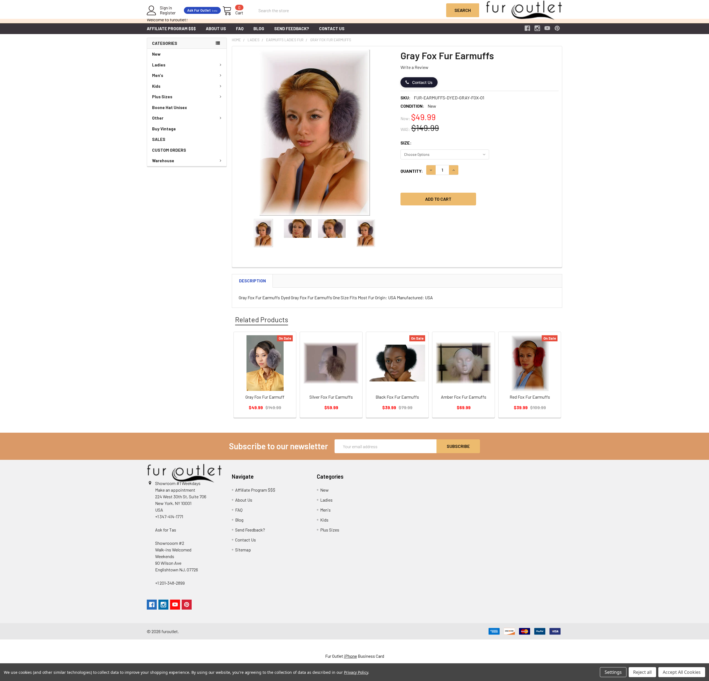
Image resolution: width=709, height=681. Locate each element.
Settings (613, 672)
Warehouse (163, 160)
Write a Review (414, 67)
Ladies (158, 64)
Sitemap (243, 549)
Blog (258, 28)
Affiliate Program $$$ (171, 28)
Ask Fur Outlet (202, 10)
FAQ (239, 28)
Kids (156, 86)
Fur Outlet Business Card (354, 656)
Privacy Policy (356, 672)
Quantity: (411, 171)
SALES (158, 139)
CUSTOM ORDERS (169, 150)
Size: (406, 142)
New (156, 53)
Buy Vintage (164, 128)
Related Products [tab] (261, 319)
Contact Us (332, 28)
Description (252, 280)
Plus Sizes (162, 96)
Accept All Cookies (682, 672)
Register (168, 12)
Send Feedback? (291, 28)
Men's (157, 75)
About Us (216, 28)
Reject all (642, 672)
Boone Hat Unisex (169, 107)
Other (157, 117)
